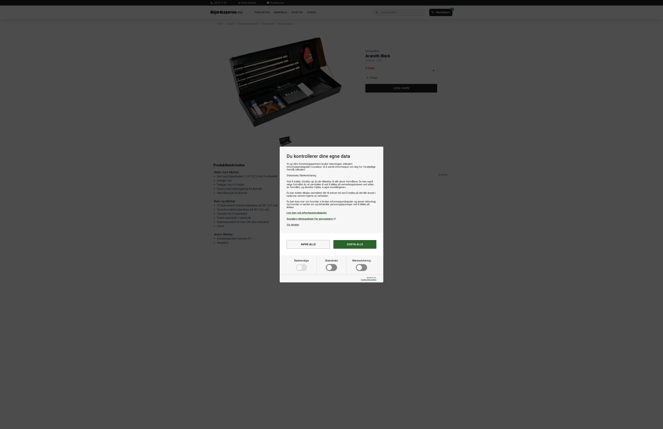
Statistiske (331, 260)
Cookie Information (368, 280)
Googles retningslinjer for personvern (310, 218)
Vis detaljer (293, 224)
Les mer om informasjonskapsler (307, 212)
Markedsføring (361, 260)
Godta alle (355, 244)
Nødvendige (301, 260)
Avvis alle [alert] (308, 244)
